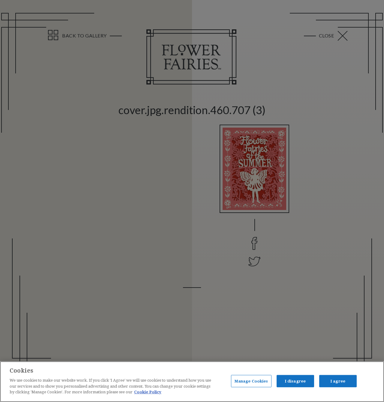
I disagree (295, 381)
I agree (337, 381)
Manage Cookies (251, 381)
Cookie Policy (147, 392)
